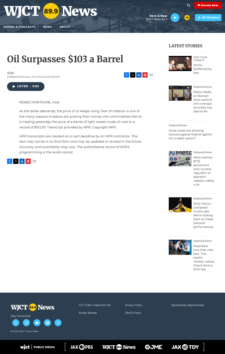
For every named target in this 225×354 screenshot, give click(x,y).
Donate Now (209, 5)
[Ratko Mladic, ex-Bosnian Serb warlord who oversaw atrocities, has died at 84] (180, 93)
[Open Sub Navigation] (38, 26)
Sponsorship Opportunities (187, 305)
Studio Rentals (88, 313)
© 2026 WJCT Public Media (24, 331)
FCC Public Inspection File (95, 305)
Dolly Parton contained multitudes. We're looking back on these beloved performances (203, 215)
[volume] (187, 17)
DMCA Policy (133, 313)
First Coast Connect (200, 59)
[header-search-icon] (188, 5)
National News (202, 86)
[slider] (182, 17)
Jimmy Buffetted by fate (202, 69)
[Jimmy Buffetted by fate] (180, 63)
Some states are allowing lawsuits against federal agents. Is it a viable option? (190, 134)
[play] (175, 18)
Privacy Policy (133, 305)
